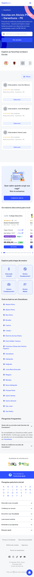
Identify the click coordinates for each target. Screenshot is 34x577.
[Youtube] (24, 556)
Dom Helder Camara (13, 341)
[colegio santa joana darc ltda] (22, 63)
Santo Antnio (10, 396)
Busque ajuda (6, 530)
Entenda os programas (10, 525)
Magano (8, 375)
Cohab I (8, 331)
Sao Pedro (9, 411)
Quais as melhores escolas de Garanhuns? (12, 446)
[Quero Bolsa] (10, 3)
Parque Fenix (10, 390)
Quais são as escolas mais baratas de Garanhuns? (15, 426)
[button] (1, 253)
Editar (20, 230)
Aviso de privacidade (25, 540)
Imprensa (25, 545)
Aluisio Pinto (10, 310)
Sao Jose (9, 406)
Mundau (8, 380)
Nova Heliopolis (11, 385)
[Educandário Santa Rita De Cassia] (14, 63)
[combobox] (17, 34)
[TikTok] (17, 556)
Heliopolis (9, 359)
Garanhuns (7, 10)
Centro (8, 325)
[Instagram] (13, 556)
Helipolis (9, 364)
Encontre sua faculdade (10, 514)
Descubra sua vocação (10, 503)
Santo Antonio (11, 401)
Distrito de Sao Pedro (14, 336)
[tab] (4, 252)
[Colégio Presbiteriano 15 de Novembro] (6, 63)
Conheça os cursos (8, 508)
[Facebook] (9, 556)
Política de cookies (12, 545)
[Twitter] (20, 556)
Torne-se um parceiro (17, 550)
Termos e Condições (8, 540)
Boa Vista (9, 315)
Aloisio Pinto (10, 304)
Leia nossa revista (8, 519)
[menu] (30, 3)
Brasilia (8, 320)
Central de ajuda (19, 476)
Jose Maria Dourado (13, 369)
